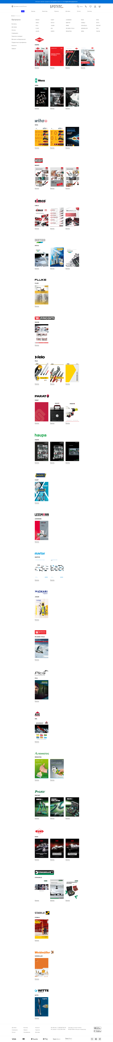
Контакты (89, 11)
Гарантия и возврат (17, 36)
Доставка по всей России (20, 6)
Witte (97, 22)
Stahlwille (84, 25)
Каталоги (14, 45)
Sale (23, 11)
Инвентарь (44, 11)
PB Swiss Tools (70, 28)
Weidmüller (84, 28)
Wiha (97, 19)
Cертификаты (27, 1032)
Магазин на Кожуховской (19, 39)
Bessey (38, 19)
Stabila (83, 22)
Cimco (37, 22)
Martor (68, 22)
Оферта (14, 48)
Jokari (52, 25)
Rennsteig (69, 31)
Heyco (52, 22)
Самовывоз (15, 33)
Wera (82, 31)
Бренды (33, 11)
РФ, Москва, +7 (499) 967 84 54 (58, 1027)
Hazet (52, 19)
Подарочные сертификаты (19, 42)
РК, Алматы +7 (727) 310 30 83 (58, 1029)
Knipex (52, 31)
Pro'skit (98, 25)
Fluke (37, 28)
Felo (37, 25)
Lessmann (68, 19)
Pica (97, 28)
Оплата (79, 11)
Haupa (37, 31)
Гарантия (37, 1030)
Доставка (68, 11)
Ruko (82, 19)
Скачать (37, 67)
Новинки (56, 11)
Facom (98, 31)
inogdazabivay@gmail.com (71, 1)
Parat (67, 25)
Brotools (13, 15)
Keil (52, 28)
